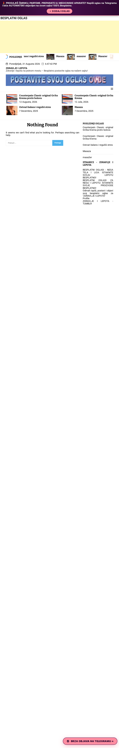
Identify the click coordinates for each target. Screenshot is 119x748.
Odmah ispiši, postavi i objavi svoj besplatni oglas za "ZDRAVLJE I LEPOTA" (98, 193)
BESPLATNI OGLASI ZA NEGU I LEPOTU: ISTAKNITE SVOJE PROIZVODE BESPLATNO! (98, 184)
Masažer (85, 56)
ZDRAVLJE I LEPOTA (16, 68)
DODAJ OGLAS (61, 11)
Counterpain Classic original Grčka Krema (94, 96)
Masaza (43, 56)
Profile (86, 198)
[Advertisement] (59, 37)
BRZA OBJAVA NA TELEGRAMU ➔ (92, 741)
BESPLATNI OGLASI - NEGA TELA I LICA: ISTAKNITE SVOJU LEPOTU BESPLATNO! (98, 173)
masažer (64, 56)
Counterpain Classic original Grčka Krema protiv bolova (38, 96)
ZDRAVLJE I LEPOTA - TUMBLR (98, 202)
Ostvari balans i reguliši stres (35, 107)
